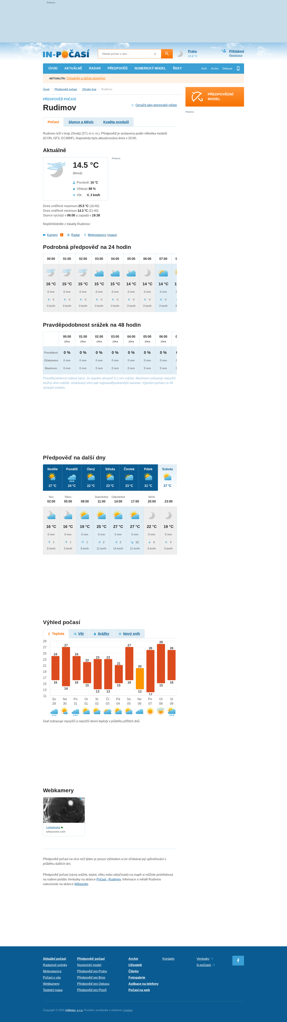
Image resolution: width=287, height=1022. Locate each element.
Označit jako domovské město (156, 105)
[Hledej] (167, 53)
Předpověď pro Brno (91, 977)
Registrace (235, 55)
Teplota (58, 634)
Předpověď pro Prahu (92, 971)
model (150, 68)
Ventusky (203, 958)
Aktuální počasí (54, 958)
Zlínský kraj (89, 89)
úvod (53, 68)
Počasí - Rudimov (108, 879)
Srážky (103, 634)
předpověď (118, 68)
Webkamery (51, 983)
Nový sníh (131, 634)
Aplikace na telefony (143, 983)
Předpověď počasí (65, 89)
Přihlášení (236, 51)
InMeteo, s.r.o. (74, 1010)
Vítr (81, 634)
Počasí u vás (52, 977)
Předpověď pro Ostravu (93, 983)
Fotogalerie (136, 977)
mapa (112, 235)
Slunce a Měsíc (81, 122)
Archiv (215, 68)
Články (133, 971)
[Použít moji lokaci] (155, 54)
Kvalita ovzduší (116, 122)
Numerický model (89, 965)
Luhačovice (53, 827)
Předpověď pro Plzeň (92, 990)
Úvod (46, 89)
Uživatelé (135, 965)
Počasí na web (139, 990)
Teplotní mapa (52, 990)
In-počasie (204, 965)
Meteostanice (97, 235)
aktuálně (73, 68)
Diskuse (227, 68)
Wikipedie (81, 884)
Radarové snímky (55, 965)
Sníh (204, 68)
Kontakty (168, 958)
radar (95, 68)
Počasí (53, 122)
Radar (75, 235)
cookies (128, 1010)
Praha (192, 51)
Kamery (52, 235)
